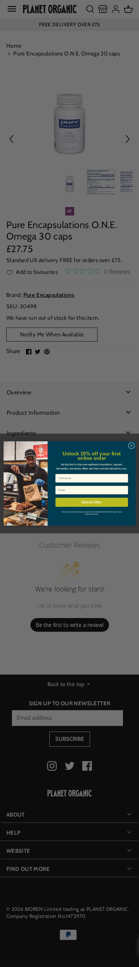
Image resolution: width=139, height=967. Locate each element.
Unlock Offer (91, 502)
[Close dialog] (131, 445)
